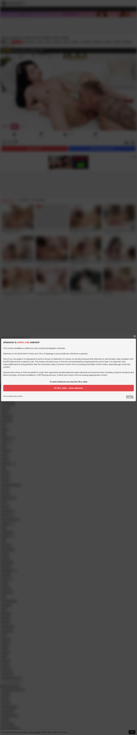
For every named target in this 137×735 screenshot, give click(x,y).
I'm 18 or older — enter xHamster (68, 388)
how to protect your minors (13, 396)
